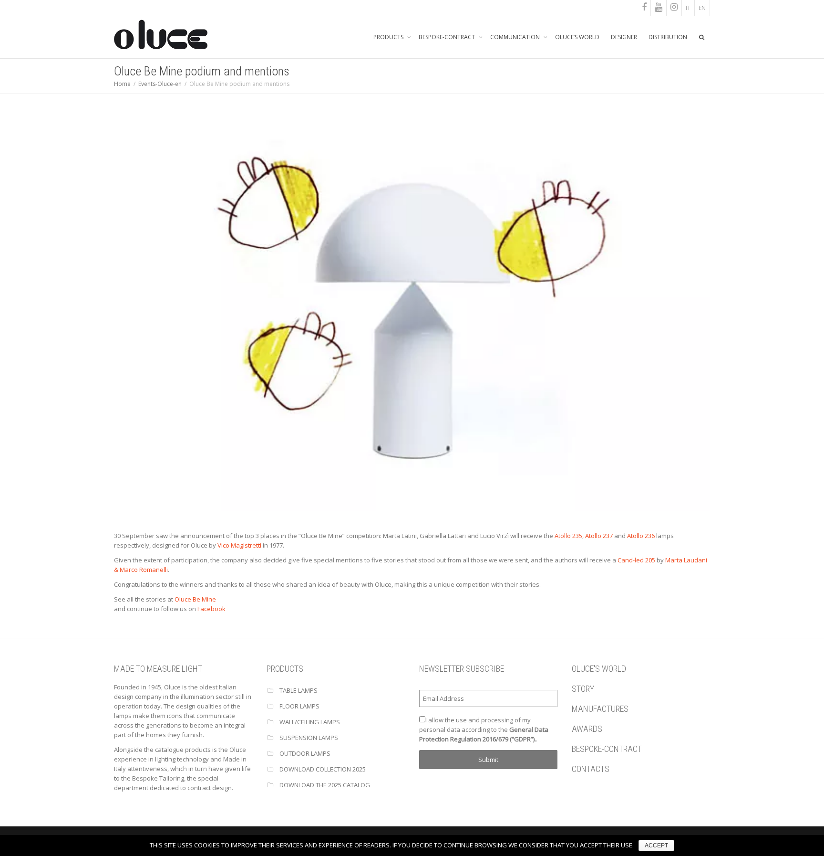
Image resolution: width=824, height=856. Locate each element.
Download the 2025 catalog (324, 785)
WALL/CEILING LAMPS (309, 722)
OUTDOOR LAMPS (304, 753)
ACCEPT (656, 845)
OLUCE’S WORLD (577, 37)
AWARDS (587, 729)
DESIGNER (624, 37)
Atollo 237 (599, 535)
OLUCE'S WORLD (599, 669)
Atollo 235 (568, 535)
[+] (412, 311)
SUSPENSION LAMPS (308, 737)
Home (122, 84)
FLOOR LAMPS (299, 706)
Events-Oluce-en (160, 84)
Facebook (211, 608)
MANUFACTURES (600, 709)
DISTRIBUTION (668, 37)
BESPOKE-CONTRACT (447, 37)
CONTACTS (590, 769)
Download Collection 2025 (322, 769)
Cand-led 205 (636, 560)
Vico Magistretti (239, 545)
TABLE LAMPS (298, 690)
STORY (583, 689)
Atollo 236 (641, 535)
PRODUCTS (389, 37)
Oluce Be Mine (195, 599)
